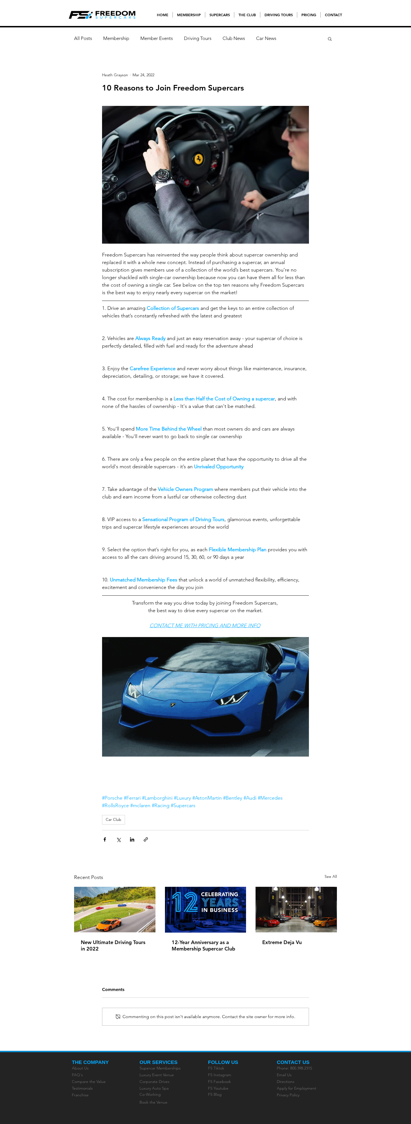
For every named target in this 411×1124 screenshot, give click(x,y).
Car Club (113, 819)
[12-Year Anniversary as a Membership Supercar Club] (205, 910)
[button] (329, 38)
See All (331, 876)
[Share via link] (145, 839)
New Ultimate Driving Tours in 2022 (113, 945)
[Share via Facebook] (104, 839)
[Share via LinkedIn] (132, 839)
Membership (116, 38)
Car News (266, 38)
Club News (234, 38)
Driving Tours (197, 38)
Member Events (156, 38)
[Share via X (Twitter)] (118, 839)
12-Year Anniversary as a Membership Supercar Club (203, 945)
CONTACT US (293, 1062)
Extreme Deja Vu (282, 942)
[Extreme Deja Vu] (296, 909)
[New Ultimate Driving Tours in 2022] (114, 909)
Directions (285, 1081)
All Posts (83, 38)
